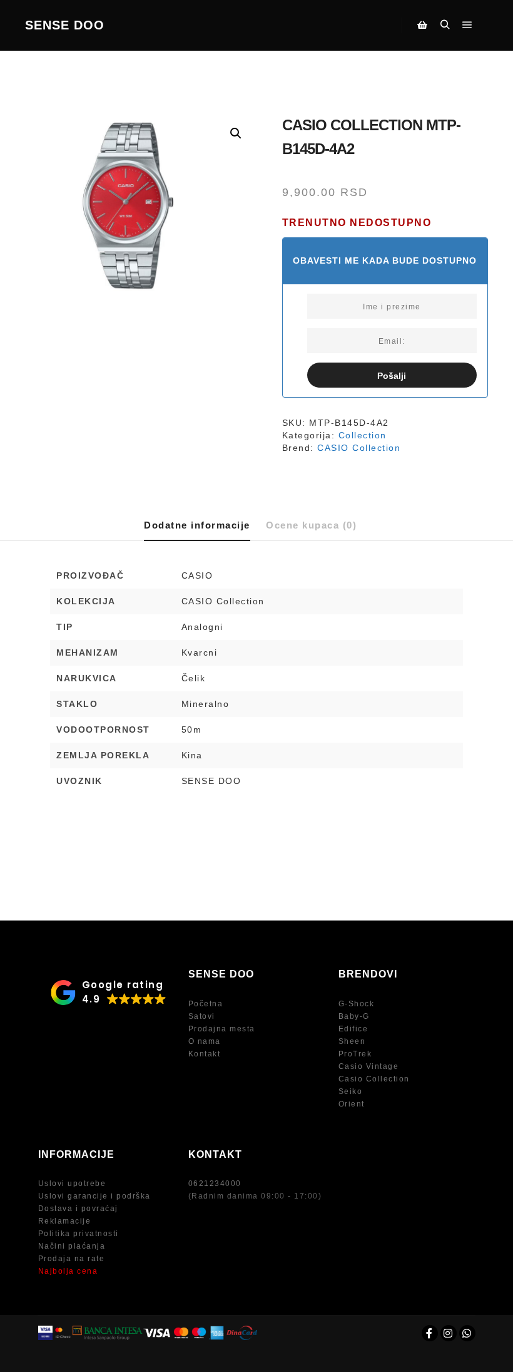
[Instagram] (448, 1333)
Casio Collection (374, 1079)
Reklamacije (64, 1221)
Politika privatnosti (78, 1233)
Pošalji (391, 376)
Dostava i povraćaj (78, 1208)
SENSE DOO (64, 25)
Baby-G (354, 1016)
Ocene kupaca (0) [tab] (311, 525)
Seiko (350, 1091)
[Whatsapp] (467, 1333)
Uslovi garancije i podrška (94, 1196)
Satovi (201, 1016)
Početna (205, 1003)
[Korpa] (422, 25)
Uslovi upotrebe (72, 1183)
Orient (351, 1104)
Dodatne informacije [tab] (197, 525)
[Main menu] (467, 25)
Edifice (353, 1028)
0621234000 (214, 1183)
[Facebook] (430, 1333)
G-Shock (356, 1003)
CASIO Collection (358, 448)
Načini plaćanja (72, 1246)
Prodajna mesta (221, 1028)
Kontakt (204, 1054)
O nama (204, 1041)
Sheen (352, 1041)
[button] (236, 133)
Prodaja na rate (71, 1258)
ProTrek (355, 1054)
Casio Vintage (368, 1066)
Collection (362, 435)
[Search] (445, 25)
